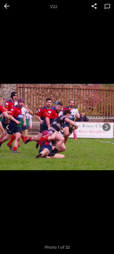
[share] (94, 7)
